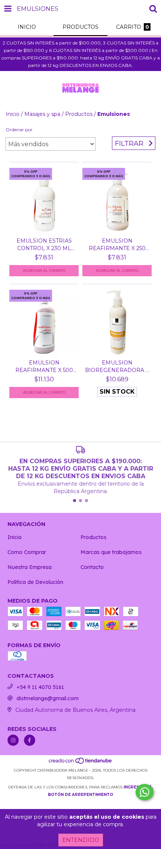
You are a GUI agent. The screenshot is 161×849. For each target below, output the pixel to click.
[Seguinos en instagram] (13, 740)
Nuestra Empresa (29, 567)
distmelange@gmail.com (47, 698)
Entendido (80, 839)
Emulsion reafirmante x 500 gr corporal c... (44, 366)
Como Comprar (26, 552)
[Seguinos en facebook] (29, 740)
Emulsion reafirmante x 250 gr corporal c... (117, 244)
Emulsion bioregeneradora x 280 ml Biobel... (117, 366)
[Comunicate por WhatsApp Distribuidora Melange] (145, 792)
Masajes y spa (42, 114)
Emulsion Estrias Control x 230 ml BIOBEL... (44, 244)
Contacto (92, 567)
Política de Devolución (35, 582)
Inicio (12, 114)
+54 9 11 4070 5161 (40, 687)
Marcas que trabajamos (111, 552)
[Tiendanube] (80, 762)
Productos (78, 114)
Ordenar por (19, 129)
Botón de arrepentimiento (80, 794)
